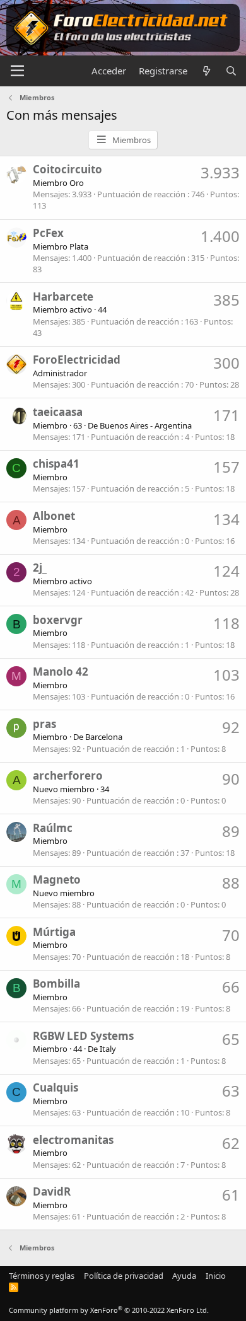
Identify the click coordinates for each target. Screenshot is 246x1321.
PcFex (48, 233)
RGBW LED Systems (83, 1036)
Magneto (57, 879)
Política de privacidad (123, 1275)
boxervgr (58, 620)
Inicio (216, 1275)
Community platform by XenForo (109, 1310)
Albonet (54, 516)
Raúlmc (53, 828)
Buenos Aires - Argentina (146, 425)
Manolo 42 (60, 671)
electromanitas (73, 1140)
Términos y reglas (41, 1275)
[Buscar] (231, 71)
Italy (108, 1048)
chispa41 (56, 463)
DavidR (52, 1191)
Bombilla (56, 983)
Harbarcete (63, 296)
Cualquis (55, 1087)
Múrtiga (54, 932)
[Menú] (17, 71)
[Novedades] (206, 71)
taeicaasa (58, 412)
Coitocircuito (67, 169)
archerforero (68, 775)
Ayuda (184, 1275)
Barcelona (103, 736)
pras (44, 724)
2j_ (40, 567)
